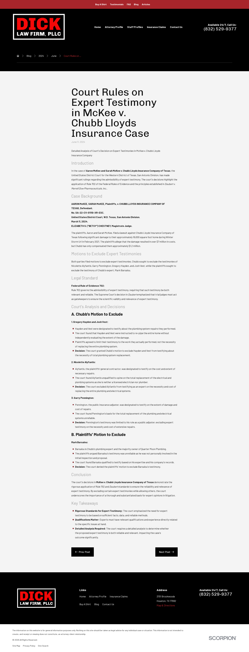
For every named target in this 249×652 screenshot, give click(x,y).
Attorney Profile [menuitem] (114, 27)
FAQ (129, 4)
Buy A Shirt (101, 4)
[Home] (38, 27)
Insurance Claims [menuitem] (156, 27)
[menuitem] (16, 646)
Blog (136, 4)
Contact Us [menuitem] (176, 27)
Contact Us (108, 604)
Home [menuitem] (97, 27)
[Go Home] (18, 56)
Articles (146, 4)
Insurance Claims (119, 596)
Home (82, 596)
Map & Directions (166, 605)
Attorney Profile (97, 596)
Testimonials (116, 4)
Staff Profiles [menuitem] (135, 27)
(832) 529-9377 (220, 29)
